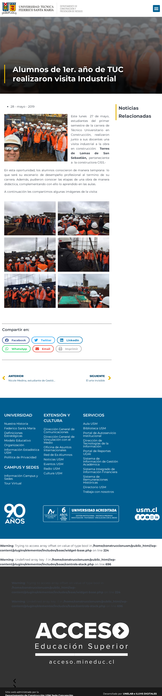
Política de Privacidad (20, 457)
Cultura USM (53, 473)
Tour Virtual (13, 483)
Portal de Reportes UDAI (97, 452)
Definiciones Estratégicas (13, 434)
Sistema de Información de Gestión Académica (100, 461)
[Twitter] (142, 517)
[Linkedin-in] (156, 517)
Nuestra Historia (16, 424)
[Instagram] (152, 517)
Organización (14, 445)
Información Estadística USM (21, 451)
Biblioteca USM (94, 428)
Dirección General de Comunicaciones (59, 430)
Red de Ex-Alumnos (58, 455)
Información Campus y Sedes (21, 477)
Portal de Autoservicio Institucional (99, 434)
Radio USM (52, 469)
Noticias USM (53, 459)
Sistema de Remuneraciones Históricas (95, 479)
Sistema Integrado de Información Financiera (100, 470)
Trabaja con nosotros (98, 492)
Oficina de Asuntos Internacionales (58, 448)
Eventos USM (53, 464)
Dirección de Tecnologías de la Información (95, 443)
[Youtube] (147, 517)
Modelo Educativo (17, 440)
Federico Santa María (19, 428)
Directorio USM (94, 487)
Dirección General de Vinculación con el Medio (59, 439)
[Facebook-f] (138, 517)
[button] (156, 8)
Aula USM (90, 424)
